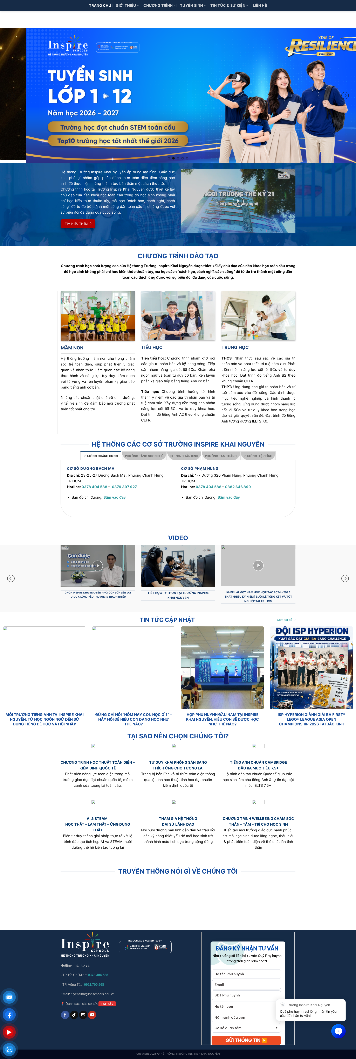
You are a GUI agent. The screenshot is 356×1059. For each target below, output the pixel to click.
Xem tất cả (284, 615)
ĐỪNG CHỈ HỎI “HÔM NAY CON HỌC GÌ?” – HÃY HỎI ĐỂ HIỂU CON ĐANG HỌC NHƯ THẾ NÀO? (133, 715)
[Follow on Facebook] (65, 1010)
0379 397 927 (124, 485)
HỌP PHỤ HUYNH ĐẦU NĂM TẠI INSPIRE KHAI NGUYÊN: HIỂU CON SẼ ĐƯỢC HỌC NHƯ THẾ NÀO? (222, 715)
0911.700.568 (94, 980)
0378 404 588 (94, 485)
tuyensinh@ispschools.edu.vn (93, 989)
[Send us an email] (83, 1010)
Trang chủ (100, 5)
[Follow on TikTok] (74, 1010)
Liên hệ (260, 5)
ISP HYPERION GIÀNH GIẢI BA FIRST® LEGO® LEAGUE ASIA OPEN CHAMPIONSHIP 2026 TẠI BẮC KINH (311, 715)
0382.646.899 (238, 485)
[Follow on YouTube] (92, 1010)
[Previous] (11, 94)
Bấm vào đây (114, 495)
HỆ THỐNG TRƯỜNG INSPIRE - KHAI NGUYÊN (190, 1049)
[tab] (100, 454)
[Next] (345, 94)
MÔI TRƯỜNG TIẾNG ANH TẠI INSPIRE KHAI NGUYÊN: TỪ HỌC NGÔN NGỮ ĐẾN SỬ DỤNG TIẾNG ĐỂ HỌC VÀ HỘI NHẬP (45, 715)
